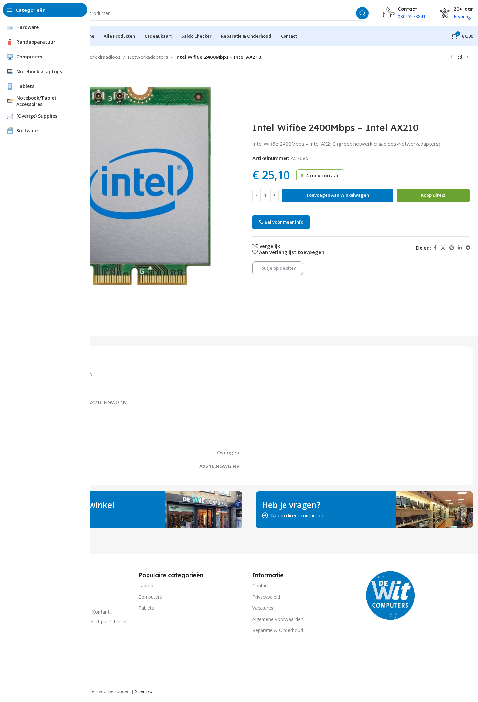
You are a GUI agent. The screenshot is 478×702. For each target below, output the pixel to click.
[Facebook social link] (435, 247)
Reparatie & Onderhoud (277, 630)
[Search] (362, 13)
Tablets (146, 608)
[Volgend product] (467, 57)
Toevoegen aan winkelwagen (337, 195)
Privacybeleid (266, 597)
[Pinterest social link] (451, 247)
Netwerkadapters (148, 57)
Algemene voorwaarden (277, 619)
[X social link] (443, 247)
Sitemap (143, 691)
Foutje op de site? (277, 268)
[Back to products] (460, 57)
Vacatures (262, 608)
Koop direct (433, 195)
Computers (150, 597)
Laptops (147, 585)
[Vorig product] (452, 57)
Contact (260, 585)
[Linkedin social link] (460, 247)
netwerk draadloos (99, 57)
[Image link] (390, 594)
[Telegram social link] (468, 247)
